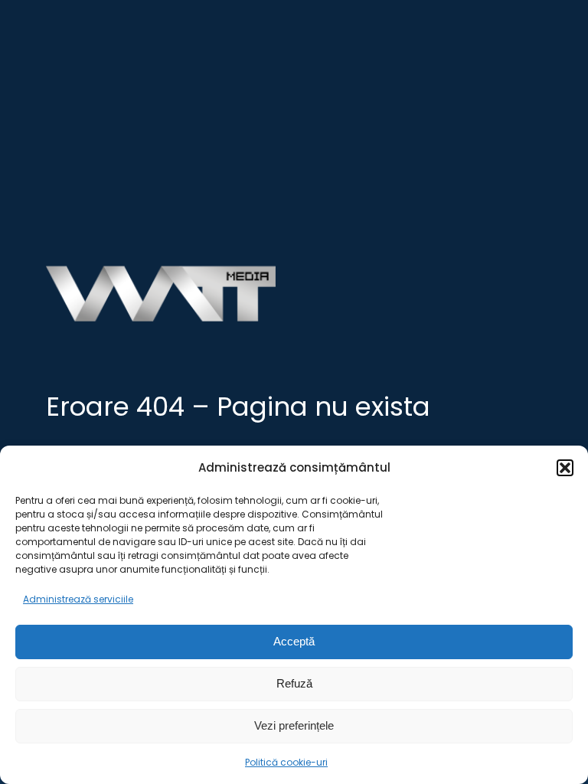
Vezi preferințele (294, 725)
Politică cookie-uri (286, 762)
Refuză (294, 683)
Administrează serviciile (78, 599)
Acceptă (294, 641)
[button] (565, 467)
